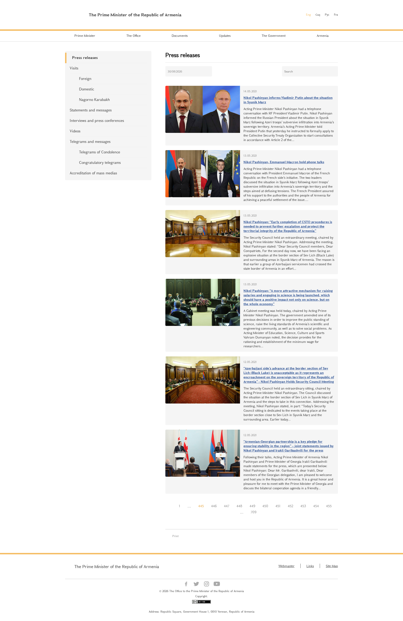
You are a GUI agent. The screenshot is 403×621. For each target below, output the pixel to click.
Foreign (85, 78)
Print (175, 536)
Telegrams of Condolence (99, 151)
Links (310, 566)
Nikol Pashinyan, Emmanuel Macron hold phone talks (283, 162)
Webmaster (286, 566)
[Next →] (264, 512)
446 (214, 506)
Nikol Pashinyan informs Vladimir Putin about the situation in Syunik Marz (288, 99)
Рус (327, 14)
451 (278, 506)
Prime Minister (84, 35)
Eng (308, 14)
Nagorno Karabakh (94, 99)
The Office (133, 35)
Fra (336, 14)
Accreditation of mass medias (93, 172)
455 (329, 506)
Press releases (85, 57)
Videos (75, 130)
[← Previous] (172, 506)
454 (316, 506)
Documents (180, 35)
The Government (273, 35)
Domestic (86, 88)
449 (252, 506)
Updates (225, 35)
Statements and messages (91, 109)
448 (239, 506)
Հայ (317, 14)
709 (253, 512)
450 (265, 506)
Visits (74, 68)
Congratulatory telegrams (100, 162)
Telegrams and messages (90, 141)
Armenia (323, 35)
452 (290, 506)
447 (226, 506)
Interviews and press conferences (97, 120)
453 (303, 506)
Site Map (332, 566)
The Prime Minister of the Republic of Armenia (116, 566)
